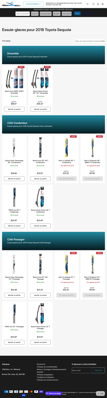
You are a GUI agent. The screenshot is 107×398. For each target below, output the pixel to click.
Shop (77, 13)
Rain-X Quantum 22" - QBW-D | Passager (92, 278)
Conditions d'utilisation (45, 377)
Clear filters (87, 13)
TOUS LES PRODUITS (32, 4)
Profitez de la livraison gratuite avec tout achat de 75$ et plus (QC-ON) (64, 4)
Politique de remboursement (47, 380)
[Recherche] (93, 4)
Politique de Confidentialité (47, 367)
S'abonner (98, 370)
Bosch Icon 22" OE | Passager (40, 278)
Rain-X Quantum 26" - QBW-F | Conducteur (92, 161)
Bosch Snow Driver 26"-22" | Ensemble (40, 92)
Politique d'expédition (45, 375)
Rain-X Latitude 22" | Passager (66, 278)
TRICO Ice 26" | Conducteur (14, 211)
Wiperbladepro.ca (72, 392)
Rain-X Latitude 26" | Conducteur (67, 161)
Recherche (41, 364)
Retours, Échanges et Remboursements (51, 369)
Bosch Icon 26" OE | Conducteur (40, 161)
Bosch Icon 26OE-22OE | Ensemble (14, 92)
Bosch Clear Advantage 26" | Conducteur (14, 161)
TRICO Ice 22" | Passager (14, 327)
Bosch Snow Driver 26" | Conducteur (40, 211)
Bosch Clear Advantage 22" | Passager (14, 278)
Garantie (40, 372)
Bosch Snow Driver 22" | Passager (40, 327)
